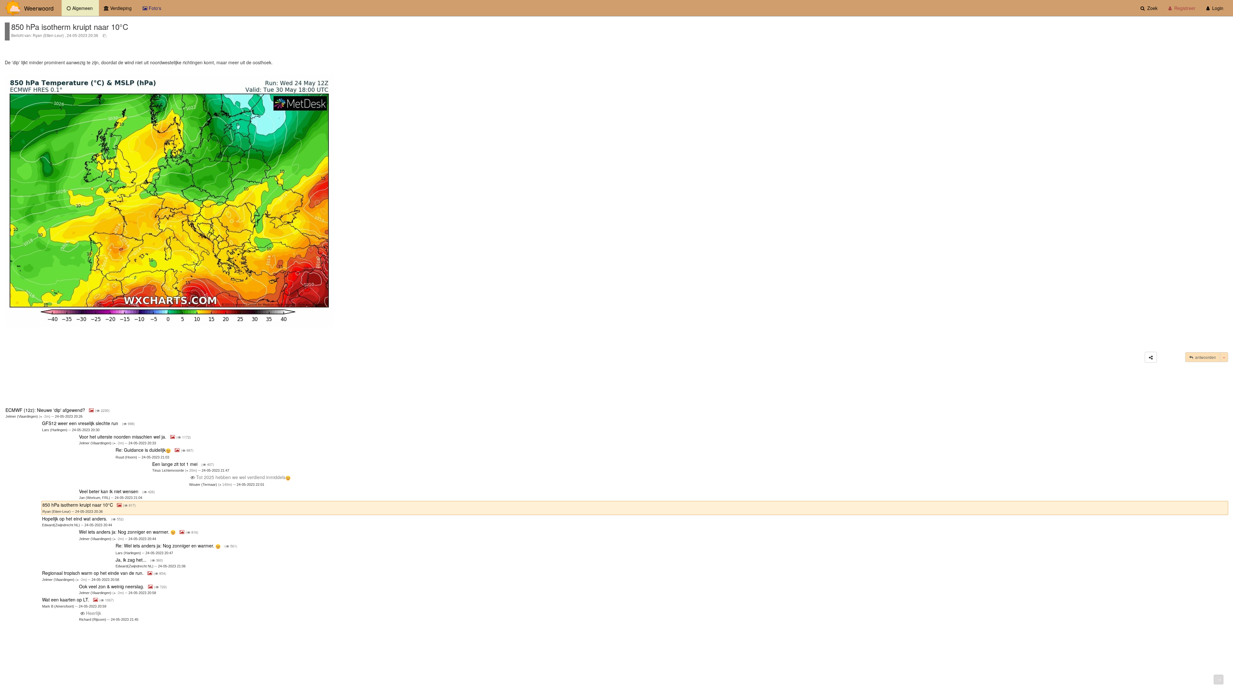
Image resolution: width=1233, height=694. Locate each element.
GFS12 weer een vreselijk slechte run (80, 423)
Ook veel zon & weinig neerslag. (112, 586)
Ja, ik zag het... (132, 559)
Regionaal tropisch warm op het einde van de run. (93, 573)
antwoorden (1204, 357)
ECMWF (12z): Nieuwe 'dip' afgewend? (45, 410)
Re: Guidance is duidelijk (141, 450)
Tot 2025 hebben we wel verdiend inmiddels (240, 477)
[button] (1151, 357)
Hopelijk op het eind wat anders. (75, 518)
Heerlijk (93, 613)
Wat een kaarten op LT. (66, 599)
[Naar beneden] (1218, 679)
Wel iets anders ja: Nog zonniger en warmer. (125, 532)
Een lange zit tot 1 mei (175, 464)
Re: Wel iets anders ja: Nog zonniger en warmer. (165, 545)
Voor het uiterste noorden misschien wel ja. (123, 436)
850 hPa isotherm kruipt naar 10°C (78, 505)
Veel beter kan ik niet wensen (109, 491)
